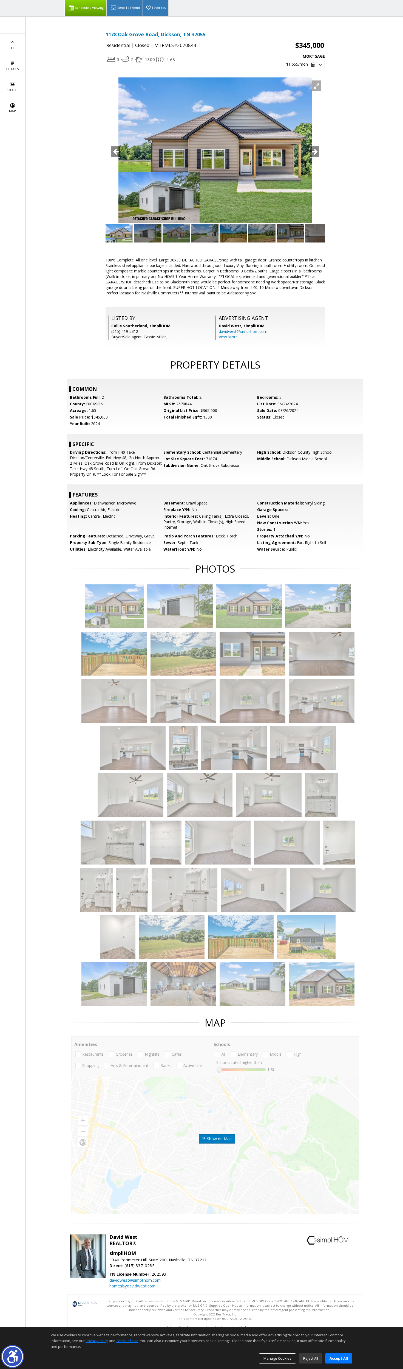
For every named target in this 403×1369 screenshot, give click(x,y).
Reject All (310, 1358)
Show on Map (219, 1138)
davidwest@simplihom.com (243, 331)
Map (12, 111)
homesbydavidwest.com (132, 1286)
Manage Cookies (277, 1358)
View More (228, 336)
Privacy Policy (97, 1340)
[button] (12, 1356)
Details (12, 69)
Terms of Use (127, 1340)
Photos (12, 90)
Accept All (339, 1358)
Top (12, 48)
